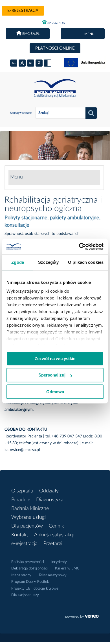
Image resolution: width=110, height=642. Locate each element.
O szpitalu (22, 491)
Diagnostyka (49, 499)
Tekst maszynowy (53, 575)
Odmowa (55, 391)
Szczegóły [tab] (48, 262)
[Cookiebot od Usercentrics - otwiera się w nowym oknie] (79, 246)
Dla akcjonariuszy (25, 595)
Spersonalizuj (51, 375)
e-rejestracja (22, 10)
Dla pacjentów (27, 526)
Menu (16, 177)
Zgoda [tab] (17, 262)
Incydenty (59, 562)
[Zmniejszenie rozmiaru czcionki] (13, 63)
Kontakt (19, 534)
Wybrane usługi (28, 517)
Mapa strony (21, 575)
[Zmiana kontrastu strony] (47, 63)
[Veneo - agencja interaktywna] (82, 617)
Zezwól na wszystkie (55, 358)
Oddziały (49, 491)
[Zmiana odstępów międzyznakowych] (39, 63)
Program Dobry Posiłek (30, 582)
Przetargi (52, 543)
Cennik (56, 526)
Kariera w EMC (67, 568)
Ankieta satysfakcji (54, 534)
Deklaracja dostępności (29, 568)
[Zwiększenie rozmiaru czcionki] (30, 63)
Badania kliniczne (30, 508)
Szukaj (91, 113)
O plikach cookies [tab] (86, 262)
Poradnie (20, 499)
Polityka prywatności (27, 562)
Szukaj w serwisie (21, 113)
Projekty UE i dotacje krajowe (34, 588)
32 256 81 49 (56, 23)
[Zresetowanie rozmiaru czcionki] (22, 63)
